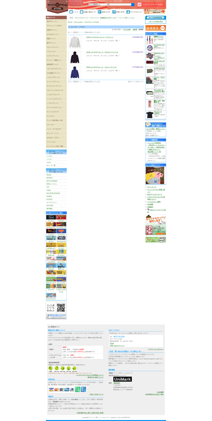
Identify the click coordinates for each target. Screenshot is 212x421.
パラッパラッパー (51, 298)
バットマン (51, 234)
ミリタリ (49, 156)
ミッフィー (61, 248)
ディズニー (51, 220)
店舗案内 (150, 207)
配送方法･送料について (96, 377)
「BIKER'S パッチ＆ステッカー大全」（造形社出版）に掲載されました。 (156, 147)
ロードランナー (51, 202)
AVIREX (49, 196)
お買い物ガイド (89, 12)
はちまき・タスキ (53, 137)
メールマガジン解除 (154, 202)
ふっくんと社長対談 (154, 143)
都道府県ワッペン (53, 64)
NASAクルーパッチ (159, 54)
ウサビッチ (51, 268)
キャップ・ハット (53, 133)
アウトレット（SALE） (54, 26)
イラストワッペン (53, 56)
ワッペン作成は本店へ (154, 11)
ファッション (51, 142)
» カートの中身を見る (156, 21)
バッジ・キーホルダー (54, 129)
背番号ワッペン (52, 30)
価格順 (135, 29)
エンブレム (50, 116)
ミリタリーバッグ (159, 68)
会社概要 (150, 204)
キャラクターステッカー (159, 45)
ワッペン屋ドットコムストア (57, 7)
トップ (74, 12)
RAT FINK (49, 205)
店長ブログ (105, 12)
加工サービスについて (154, 194)
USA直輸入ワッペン (53, 73)
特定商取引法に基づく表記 (155, 394)
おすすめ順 (127, 29)
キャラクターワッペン (54, 86)
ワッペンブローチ (53, 112)
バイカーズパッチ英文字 (159, 61)
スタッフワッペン (53, 47)
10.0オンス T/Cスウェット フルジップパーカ (101, 67)
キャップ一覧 (50, 165)
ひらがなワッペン (53, 34)
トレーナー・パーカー (91, 22)
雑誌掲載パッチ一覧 (154, 152)
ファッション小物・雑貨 (55, 146)
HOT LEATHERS (51, 181)
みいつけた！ (61, 255)
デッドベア (51, 289)
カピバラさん (61, 262)
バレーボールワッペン (54, 69)
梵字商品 (49, 209)
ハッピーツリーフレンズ (61, 290)
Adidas (48, 190)
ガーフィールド (61, 282)
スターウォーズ (61, 241)
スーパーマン (61, 234)
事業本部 (117, 383)
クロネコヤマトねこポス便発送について (90, 375)
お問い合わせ (119, 12)
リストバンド (51, 51)
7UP (47, 187)
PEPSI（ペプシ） (52, 184)
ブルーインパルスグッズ (55, 90)
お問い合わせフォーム (117, 345)
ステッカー (50, 125)
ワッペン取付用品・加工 (55, 120)
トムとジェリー (51, 275)
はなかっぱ (51, 255)
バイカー (49, 159)
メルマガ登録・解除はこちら (155, 129)
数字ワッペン (51, 43)
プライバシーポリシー (156, 349)
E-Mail (112, 343)
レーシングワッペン (53, 82)
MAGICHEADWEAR (53, 193)
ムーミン (51, 241)
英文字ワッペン (52, 21)
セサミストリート (51, 282)
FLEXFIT (49, 199)
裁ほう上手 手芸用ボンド (159, 101)
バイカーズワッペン (53, 77)
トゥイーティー (61, 275)
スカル (48, 162)
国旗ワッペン (51, 38)
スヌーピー (61, 220)
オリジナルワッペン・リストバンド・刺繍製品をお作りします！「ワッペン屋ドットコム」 (105, 18)
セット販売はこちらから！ (159, 58)
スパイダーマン (51, 227)
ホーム (70, 22)
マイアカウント (134, 12)
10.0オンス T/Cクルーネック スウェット (99, 37)
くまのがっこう (51, 248)
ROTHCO (49, 178)
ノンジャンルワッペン (54, 99)
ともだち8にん (51, 262)
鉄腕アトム (61, 268)
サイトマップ (151, 187)
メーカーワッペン (53, 103)
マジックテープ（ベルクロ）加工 (159, 90)
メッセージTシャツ (53, 94)
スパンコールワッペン (54, 107)
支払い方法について (97, 394)
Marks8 (48, 175)
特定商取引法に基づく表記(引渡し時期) (91, 413)
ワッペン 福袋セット (54, 60)
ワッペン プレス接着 (159, 78)
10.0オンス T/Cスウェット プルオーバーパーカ (102, 52)
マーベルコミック (61, 227)
